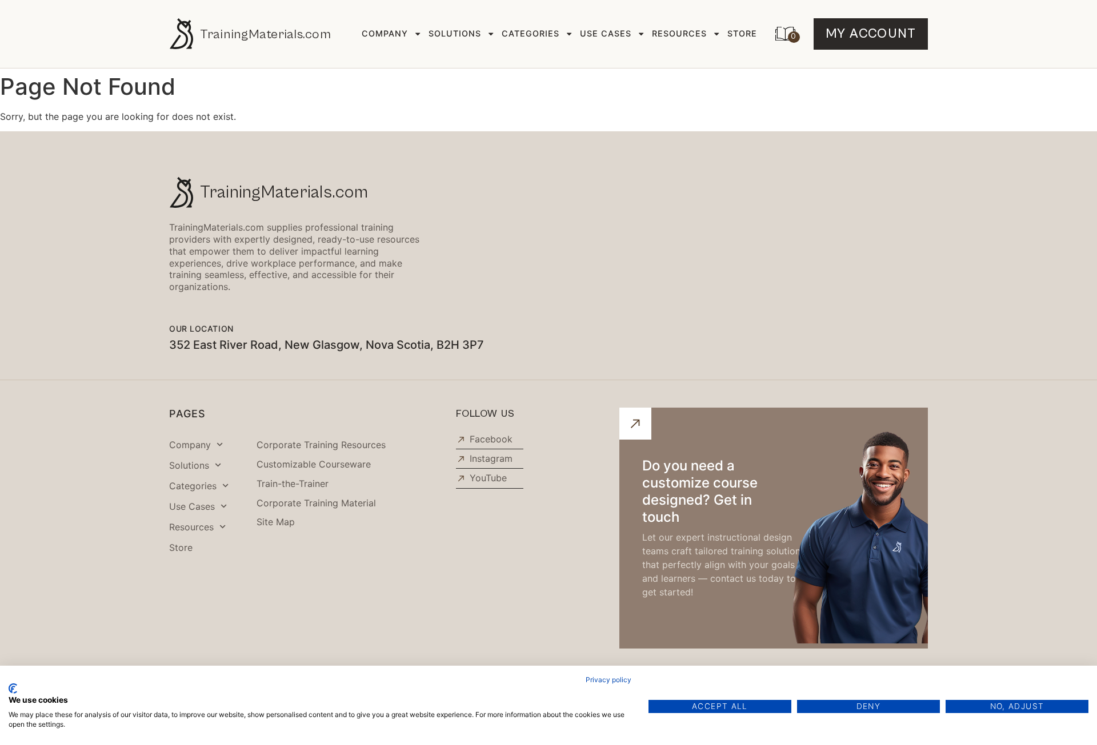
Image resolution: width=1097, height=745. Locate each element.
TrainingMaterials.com (265, 34)
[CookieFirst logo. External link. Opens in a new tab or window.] (13, 688)
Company (385, 33)
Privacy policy (608, 679)
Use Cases (605, 33)
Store (742, 33)
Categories (530, 33)
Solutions (455, 33)
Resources (679, 33)
